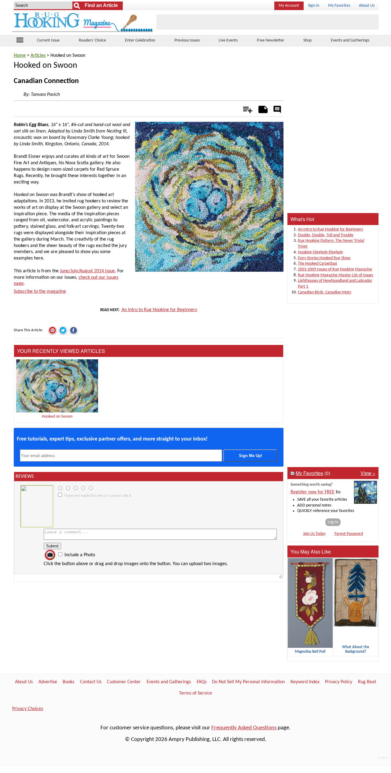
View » (367, 473)
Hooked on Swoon (57, 416)
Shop (307, 40)
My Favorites (339, 5)
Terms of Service (195, 693)
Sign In (313, 5)
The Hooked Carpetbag (317, 263)
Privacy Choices (27, 708)
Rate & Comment (277, 110)
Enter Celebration (140, 40)
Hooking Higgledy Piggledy (320, 252)
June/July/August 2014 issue (87, 271)
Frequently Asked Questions (243, 728)
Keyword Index (305, 682)
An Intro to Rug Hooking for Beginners (159, 309)
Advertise (47, 682)
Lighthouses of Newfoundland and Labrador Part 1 (335, 283)
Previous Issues (187, 40)
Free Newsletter (270, 40)
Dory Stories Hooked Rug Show (324, 258)
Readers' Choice (92, 40)
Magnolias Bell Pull (310, 652)
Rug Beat (367, 682)
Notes (261, 108)
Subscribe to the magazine (40, 291)
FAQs (201, 682)
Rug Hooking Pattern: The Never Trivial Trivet (331, 243)
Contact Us (90, 682)
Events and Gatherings (350, 40)
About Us (367, 5)
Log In (333, 522)
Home (20, 55)
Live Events (228, 40)
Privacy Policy (338, 682)
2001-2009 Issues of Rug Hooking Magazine (335, 269)
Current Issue (48, 40)
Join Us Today (314, 534)
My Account (289, 5)
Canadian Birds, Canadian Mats (324, 292)
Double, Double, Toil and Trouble (325, 235)
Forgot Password (348, 534)
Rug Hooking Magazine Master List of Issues (335, 275)
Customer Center (124, 682)
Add (244, 108)
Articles (38, 55)
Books (68, 682)
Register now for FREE (312, 492)
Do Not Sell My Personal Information (248, 682)
